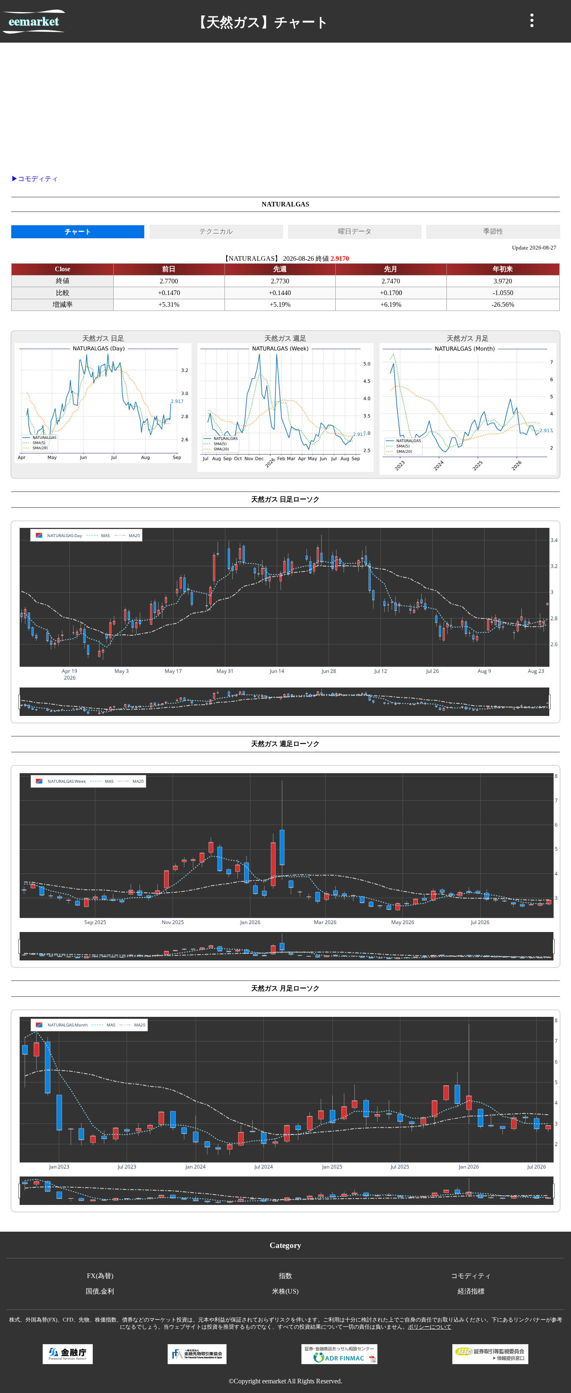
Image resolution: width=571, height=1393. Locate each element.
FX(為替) (100, 1275)
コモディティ (38, 178)
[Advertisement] (285, 105)
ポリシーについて (429, 1327)
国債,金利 (100, 1291)
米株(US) (285, 1291)
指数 (285, 1275)
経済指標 (471, 1291)
